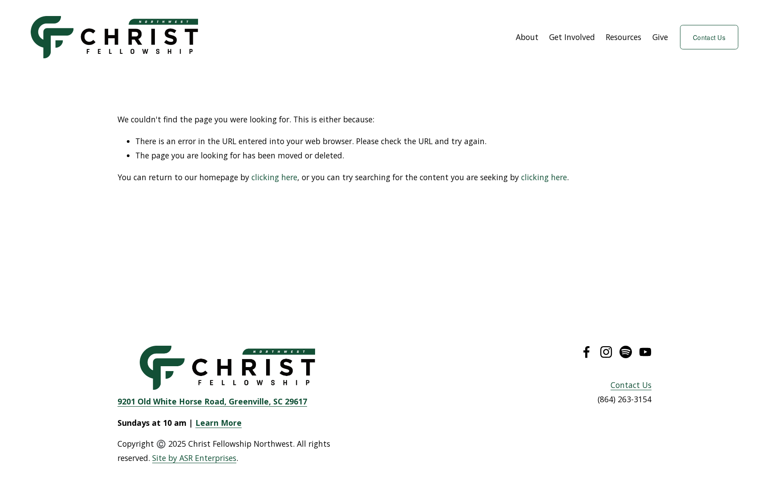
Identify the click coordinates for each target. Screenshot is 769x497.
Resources (623, 37)
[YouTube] (645, 352)
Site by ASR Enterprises (194, 458)
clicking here (274, 177)
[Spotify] (625, 352)
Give (660, 37)
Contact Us (709, 37)
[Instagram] (606, 352)
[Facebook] (586, 352)
